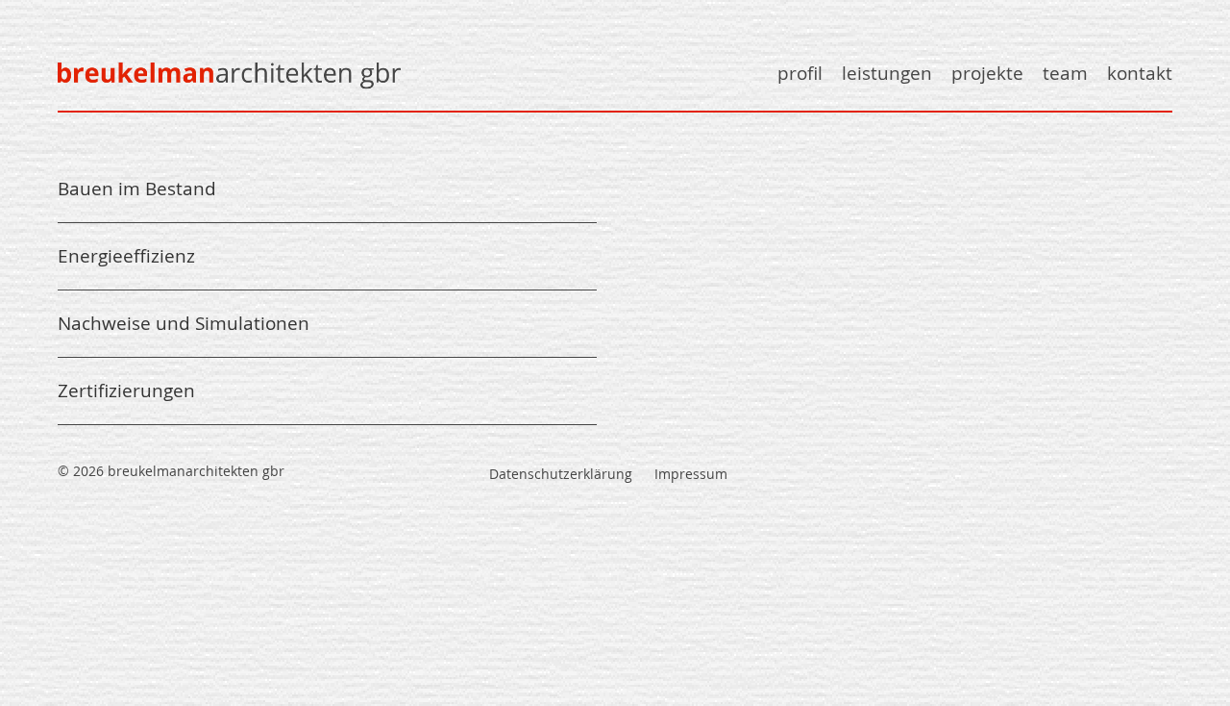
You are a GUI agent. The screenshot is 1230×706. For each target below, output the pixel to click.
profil (800, 74)
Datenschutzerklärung (560, 474)
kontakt (1139, 74)
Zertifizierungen (126, 390)
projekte (987, 74)
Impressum (690, 474)
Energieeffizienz (126, 255)
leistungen (887, 74)
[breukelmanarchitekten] (240, 90)
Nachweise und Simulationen (183, 323)
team (1065, 74)
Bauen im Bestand (137, 189)
